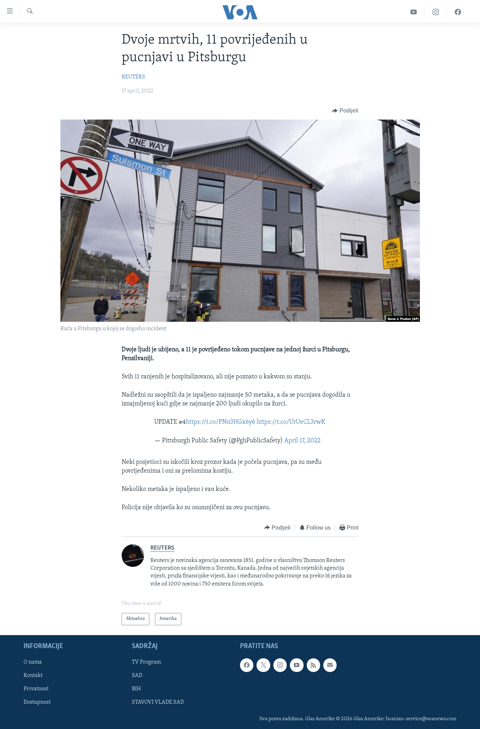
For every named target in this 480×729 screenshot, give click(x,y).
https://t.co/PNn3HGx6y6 (220, 422)
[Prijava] (330, 665)
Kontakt (33, 675)
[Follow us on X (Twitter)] (263, 665)
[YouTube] (414, 12)
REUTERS (133, 77)
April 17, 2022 (302, 441)
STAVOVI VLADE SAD (158, 702)
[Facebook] (458, 12)
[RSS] (313, 665)
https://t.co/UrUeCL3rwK (291, 422)
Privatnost (36, 689)
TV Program (146, 662)
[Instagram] (436, 12)
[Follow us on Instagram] (280, 665)
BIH (136, 689)
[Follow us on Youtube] (296, 665)
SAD (137, 675)
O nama (33, 662)
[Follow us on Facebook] (246, 665)
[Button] (345, 110)
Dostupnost (37, 702)
